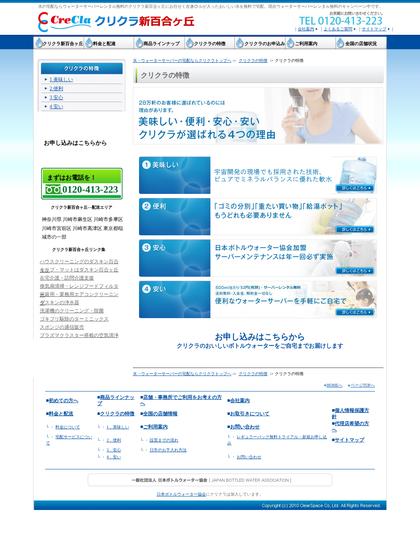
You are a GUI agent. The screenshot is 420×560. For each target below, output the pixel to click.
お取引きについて (249, 414)
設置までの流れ (164, 440)
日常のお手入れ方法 (168, 450)
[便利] (258, 216)
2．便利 (114, 440)
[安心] (258, 258)
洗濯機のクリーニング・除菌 (72, 311)
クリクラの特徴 (253, 60)
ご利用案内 (155, 427)
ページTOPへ (363, 385)
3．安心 (114, 450)
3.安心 (56, 97)
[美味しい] (258, 175)
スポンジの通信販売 (62, 327)
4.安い (56, 106)
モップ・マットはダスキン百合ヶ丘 (79, 270)
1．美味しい (118, 427)
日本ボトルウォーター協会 (181, 494)
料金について (67, 427)
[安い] (258, 299)
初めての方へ (63, 400)
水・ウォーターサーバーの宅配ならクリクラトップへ (182, 60)
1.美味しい (61, 79)
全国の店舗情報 (160, 414)
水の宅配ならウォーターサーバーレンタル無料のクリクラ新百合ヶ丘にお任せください (118, 6)
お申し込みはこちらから (75, 143)
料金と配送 (61, 414)
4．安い (114, 457)
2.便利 (56, 88)
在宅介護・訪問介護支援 (67, 278)
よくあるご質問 (338, 29)
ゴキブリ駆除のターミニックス (74, 319)
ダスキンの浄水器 (59, 302)
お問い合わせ (245, 427)
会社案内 (306, 29)
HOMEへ (334, 385)
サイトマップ (374, 29)
